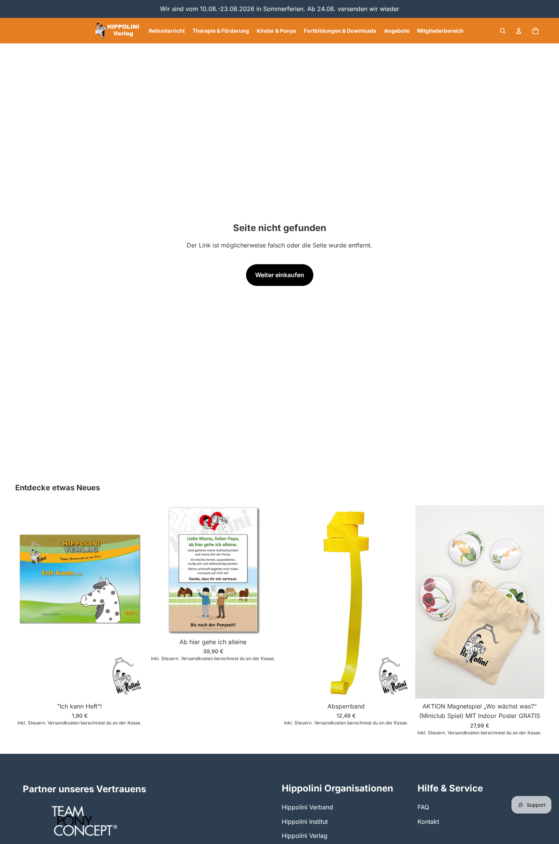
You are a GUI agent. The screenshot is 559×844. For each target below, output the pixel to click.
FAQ (423, 807)
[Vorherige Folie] (426, 602)
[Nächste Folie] (532, 602)
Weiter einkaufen (279, 275)
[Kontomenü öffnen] (518, 30)
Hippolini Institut (305, 821)
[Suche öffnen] (502, 30)
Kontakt (428, 821)
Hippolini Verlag (304, 835)
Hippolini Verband (307, 807)
